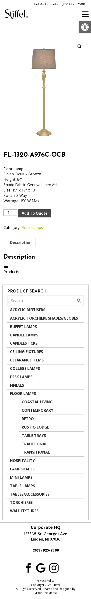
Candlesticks (24, 343)
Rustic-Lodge (35, 427)
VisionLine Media (46, 593)
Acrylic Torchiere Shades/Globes (44, 318)
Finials (17, 385)
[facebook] (28, 567)
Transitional (36, 452)
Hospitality (22, 460)
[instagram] (54, 567)
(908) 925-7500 (73, 4)
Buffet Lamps (23, 326)
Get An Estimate (46, 4)
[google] (41, 567)
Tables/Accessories (29, 494)
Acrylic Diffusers (27, 309)
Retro (28, 418)
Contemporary (37, 410)
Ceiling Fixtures (26, 351)
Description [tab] (21, 242)
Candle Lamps (24, 335)
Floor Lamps (32, 227)
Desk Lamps (21, 376)
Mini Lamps (21, 477)
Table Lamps (22, 485)
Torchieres (21, 502)
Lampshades (22, 469)
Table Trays (34, 435)
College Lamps (25, 368)
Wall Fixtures (24, 510)
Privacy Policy (45, 581)
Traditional (34, 444)
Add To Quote (35, 213)
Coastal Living (37, 401)
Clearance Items (27, 360)
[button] (85, 27)
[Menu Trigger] (85, 14)
